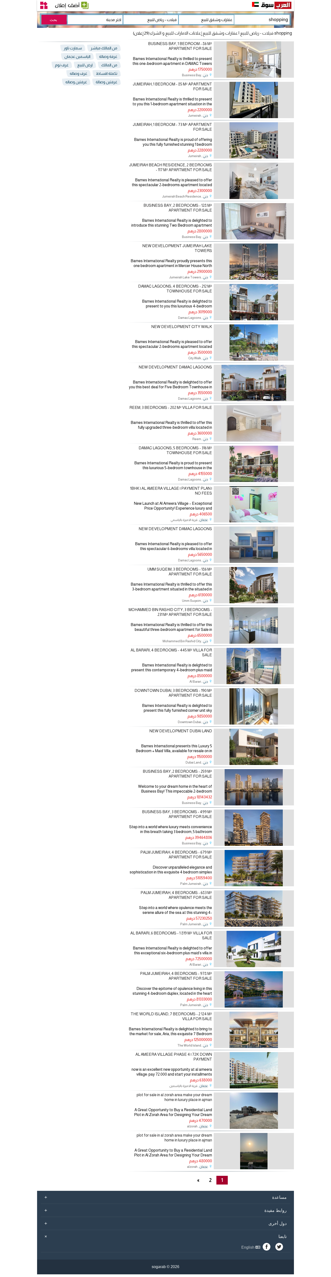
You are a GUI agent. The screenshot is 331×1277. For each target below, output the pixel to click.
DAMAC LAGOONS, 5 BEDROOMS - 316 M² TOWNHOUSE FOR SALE (175, 450)
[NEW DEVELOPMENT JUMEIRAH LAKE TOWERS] (254, 278)
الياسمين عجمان (77, 56)
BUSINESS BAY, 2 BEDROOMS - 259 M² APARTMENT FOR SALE (177, 773)
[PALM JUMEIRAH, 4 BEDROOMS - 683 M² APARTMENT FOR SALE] (254, 925)
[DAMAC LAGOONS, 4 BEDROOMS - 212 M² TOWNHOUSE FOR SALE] (254, 319)
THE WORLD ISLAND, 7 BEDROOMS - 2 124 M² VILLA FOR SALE (171, 1016)
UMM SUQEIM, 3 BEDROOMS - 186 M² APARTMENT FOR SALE (179, 571)
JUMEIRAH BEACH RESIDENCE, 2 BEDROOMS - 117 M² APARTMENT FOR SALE (170, 167)
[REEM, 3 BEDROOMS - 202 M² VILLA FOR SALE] (254, 440)
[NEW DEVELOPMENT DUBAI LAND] (254, 764)
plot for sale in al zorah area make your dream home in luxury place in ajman (174, 1097)
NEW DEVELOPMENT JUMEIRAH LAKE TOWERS (177, 248)
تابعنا (165, 1236)
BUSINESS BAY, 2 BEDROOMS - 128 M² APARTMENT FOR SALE (177, 207)
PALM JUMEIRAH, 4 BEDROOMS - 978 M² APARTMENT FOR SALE (176, 975)
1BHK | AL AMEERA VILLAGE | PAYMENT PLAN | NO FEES (171, 490)
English (248, 1247)
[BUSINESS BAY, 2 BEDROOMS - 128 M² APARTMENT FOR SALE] (254, 238)
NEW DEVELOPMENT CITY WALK (181, 327)
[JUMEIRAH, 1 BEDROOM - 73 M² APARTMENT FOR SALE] (254, 157)
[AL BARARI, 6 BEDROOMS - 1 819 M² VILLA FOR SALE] (254, 966)
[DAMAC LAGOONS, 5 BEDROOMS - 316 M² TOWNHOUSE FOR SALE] (254, 481)
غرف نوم (62, 65)
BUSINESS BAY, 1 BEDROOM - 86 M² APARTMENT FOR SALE (180, 46)
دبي (205, 75)
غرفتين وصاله (76, 82)
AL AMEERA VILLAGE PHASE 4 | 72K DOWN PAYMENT (173, 1056)
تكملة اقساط (106, 73)
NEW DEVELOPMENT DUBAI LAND (181, 731)
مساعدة (165, 1197)
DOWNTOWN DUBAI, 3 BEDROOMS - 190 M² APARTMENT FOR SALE (173, 692)
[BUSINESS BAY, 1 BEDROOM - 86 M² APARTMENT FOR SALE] (254, 76)
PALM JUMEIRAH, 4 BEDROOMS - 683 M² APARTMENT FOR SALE (176, 895)
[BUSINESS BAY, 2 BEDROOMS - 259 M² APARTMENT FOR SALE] (254, 804)
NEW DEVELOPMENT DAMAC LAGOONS (175, 367)
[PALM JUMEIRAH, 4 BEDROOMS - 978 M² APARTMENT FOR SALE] (254, 1006)
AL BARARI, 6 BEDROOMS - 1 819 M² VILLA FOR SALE (171, 935)
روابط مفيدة (165, 1210)
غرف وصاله (78, 73)
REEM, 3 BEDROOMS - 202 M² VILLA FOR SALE (170, 407)
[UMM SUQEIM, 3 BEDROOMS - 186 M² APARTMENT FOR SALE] (254, 602)
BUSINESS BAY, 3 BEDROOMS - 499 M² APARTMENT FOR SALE (177, 814)
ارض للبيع (85, 65)
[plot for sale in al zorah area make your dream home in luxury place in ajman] (254, 1127)
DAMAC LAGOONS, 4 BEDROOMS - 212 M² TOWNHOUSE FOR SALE (175, 288)
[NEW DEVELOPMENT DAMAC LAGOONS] (254, 400)
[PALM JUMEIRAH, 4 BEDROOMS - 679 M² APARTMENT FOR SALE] (254, 885)
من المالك (109, 65)
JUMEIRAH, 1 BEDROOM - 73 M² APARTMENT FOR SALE (172, 126)
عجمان (203, 520)
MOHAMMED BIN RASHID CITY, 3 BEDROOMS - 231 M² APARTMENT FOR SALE (170, 612)
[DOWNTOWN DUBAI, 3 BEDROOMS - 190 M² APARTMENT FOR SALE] (254, 723)
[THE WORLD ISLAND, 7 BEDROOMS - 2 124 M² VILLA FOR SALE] (254, 1047)
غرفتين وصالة (106, 82)
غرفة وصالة (108, 56)
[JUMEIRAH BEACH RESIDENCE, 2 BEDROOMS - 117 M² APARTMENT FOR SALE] (254, 198)
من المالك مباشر (104, 48)
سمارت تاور (73, 48)
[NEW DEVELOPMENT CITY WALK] (254, 359)
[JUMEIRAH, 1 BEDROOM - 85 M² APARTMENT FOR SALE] (254, 117)
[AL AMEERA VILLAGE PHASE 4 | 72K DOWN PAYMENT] (254, 1087)
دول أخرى (165, 1223)
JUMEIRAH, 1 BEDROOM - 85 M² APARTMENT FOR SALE (172, 86)
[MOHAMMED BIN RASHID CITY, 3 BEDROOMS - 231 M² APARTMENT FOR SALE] (254, 642)
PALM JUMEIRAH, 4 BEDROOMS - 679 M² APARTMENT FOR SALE (176, 854)
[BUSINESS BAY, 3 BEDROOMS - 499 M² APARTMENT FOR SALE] (254, 844)
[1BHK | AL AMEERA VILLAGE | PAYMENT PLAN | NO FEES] (254, 521)
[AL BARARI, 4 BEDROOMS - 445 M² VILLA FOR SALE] (254, 683)
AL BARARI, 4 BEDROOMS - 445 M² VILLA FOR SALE (171, 652)
